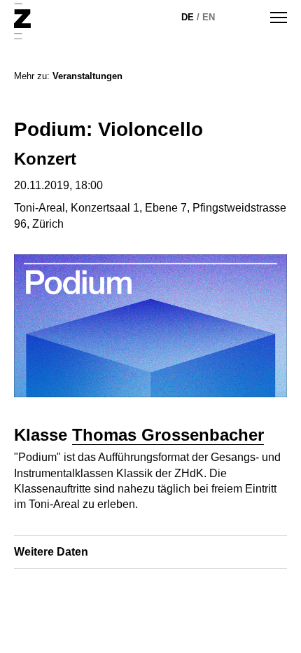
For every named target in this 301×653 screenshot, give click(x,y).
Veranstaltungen (87, 76)
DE (187, 17)
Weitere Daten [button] (51, 552)
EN (208, 17)
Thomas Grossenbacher (168, 434)
